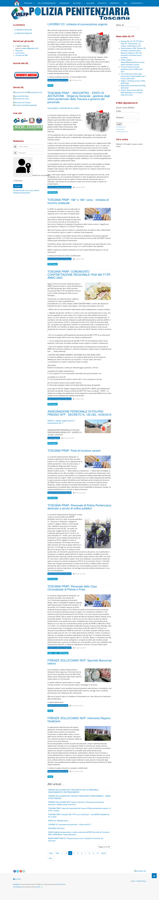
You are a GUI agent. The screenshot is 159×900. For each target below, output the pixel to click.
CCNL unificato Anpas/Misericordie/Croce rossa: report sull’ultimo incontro (133, 62)
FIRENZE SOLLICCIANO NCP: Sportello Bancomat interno (79, 661)
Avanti (103, 853)
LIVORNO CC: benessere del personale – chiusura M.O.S (69, 824)
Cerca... (119, 25)
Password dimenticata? (21, 193)
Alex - (134, 881)
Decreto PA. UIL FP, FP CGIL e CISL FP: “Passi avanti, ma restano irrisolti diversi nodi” (132, 43)
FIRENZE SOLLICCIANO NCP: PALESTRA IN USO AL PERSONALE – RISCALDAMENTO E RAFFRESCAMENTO (74, 791)
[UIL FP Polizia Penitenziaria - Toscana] (16, 3)
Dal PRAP (77, 3)
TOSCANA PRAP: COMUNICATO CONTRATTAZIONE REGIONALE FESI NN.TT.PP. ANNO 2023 (79, 274)
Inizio (51, 853)
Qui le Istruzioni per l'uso (122, 131)
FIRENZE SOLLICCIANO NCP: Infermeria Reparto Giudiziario (78, 719)
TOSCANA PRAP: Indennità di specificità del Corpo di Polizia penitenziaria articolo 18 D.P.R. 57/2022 (79, 809)
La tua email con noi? (121, 127)
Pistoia (50, 653)
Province (28, 3)
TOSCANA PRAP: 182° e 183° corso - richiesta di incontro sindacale (78, 201)
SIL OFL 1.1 (39, 887)
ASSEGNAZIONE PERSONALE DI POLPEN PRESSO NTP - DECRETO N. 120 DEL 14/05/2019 (79, 412)
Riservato (114, 3)
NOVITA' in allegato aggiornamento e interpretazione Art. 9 (61, 421)
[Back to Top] (154, 875)
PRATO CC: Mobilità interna (58, 820)
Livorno (50, 85)
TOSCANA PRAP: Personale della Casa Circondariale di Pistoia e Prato (72, 587)
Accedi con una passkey (32, 175)
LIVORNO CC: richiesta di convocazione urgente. (77, 24)
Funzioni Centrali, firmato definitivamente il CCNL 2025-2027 (132, 69)
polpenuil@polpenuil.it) (30, 48)
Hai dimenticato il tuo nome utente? (26, 190)
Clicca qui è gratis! (120, 129)
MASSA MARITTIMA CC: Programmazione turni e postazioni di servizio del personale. (75, 839)
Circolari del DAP (21, 55)
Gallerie (90, 3)
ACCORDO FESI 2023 (56, 828)
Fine (50, 858)
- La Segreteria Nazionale (22, 29)
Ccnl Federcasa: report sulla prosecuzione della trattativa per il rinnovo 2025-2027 (133, 76)
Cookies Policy (141, 881)
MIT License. (62, 884)
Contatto (102, 3)
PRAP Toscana (52, 192)
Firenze (50, 711)
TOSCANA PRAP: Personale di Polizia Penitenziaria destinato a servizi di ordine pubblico (79, 506)
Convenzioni (136, 3)
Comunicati (64, 3)
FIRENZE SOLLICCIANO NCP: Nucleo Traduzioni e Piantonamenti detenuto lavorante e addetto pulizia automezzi (76, 803)
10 (97, 853)
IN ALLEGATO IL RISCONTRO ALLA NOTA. (63, 108)
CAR (125, 3)
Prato (56, 653)
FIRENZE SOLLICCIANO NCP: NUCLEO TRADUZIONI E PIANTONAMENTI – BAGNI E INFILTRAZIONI (79, 797)
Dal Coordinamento (47, 3)
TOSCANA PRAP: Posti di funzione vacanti (73, 450)
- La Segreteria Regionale (22, 33)
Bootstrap (16, 884)
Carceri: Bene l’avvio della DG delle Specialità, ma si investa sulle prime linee (132, 92)
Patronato (19, 50)
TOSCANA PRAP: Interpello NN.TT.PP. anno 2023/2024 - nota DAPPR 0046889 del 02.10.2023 (78, 815)
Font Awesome (18, 887)
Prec (57, 853)
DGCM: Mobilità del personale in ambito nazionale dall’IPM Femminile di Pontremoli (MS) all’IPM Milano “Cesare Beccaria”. (79, 833)
